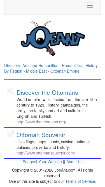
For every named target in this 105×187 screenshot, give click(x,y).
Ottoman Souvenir (41, 134)
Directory (12, 65)
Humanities (72, 65)
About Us (74, 161)
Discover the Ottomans (47, 92)
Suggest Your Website (42, 161)
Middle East (36, 71)
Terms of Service (80, 181)
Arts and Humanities (40, 65)
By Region (13, 71)
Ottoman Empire (65, 71)
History (91, 65)
